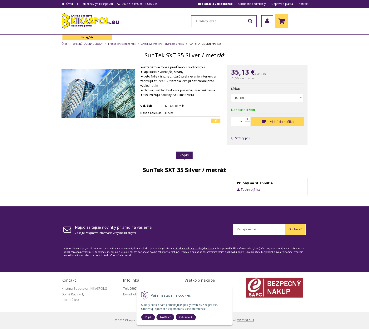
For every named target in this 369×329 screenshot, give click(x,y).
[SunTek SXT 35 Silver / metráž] (98, 93)
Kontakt (303, 4)
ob (135, 294)
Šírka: (235, 89)
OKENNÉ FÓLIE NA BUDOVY (88, 43)
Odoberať (295, 229)
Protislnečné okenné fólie (122, 43)
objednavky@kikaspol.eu (97, 4)
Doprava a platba (282, 4)
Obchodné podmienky (252, 4)
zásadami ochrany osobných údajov (194, 248)
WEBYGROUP (245, 320)
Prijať (148, 317)
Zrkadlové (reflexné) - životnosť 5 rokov (162, 43)
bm (241, 121)
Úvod (69, 4)
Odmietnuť (185, 317)
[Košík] (282, 21)
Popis (184, 155)
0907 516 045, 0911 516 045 (139, 4)
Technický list (250, 189)
